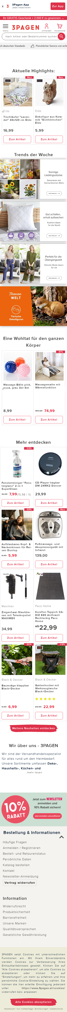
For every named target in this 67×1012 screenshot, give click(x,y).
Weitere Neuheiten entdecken (33, 728)
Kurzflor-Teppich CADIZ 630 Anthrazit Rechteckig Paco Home (49, 616)
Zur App (58, 6)
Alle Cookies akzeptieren (33, 1002)
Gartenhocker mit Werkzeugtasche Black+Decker (47, 688)
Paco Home (43, 606)
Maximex (8, 606)
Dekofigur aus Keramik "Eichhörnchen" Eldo (49, 119)
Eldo (38, 111)
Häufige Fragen (15, 842)
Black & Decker (12, 680)
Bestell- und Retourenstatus (24, 854)
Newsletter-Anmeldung (20, 876)
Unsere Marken (14, 923)
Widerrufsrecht (14, 906)
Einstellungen (41, 1009)
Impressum (9, 1009)
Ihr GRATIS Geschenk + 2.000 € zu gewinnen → (33, 18)
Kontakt (8, 871)
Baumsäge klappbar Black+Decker (15, 687)
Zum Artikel (17, 139)
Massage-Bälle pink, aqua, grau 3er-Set (17, 386)
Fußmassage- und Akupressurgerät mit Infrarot (49, 547)
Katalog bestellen (16, 865)
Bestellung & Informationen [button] (31, 833)
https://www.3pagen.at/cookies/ (43, 988)
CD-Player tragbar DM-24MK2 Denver (48, 484)
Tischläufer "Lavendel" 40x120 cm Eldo (17, 118)
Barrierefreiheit (14, 918)
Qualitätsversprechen (19, 929)
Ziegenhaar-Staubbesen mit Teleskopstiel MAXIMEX (16, 615)
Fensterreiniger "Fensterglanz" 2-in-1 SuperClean (17, 485)
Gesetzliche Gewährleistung (24, 935)
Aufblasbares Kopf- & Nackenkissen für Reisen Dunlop (16, 547)
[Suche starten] (61, 36)
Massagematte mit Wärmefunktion (47, 386)
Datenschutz (56, 1009)
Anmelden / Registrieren (22, 848)
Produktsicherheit (16, 912)
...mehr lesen (33, 772)
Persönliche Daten (17, 859)
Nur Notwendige (25, 1009)
